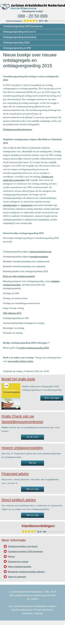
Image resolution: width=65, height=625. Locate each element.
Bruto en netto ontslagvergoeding (19, 276)
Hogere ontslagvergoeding (22, 448)
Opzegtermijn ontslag (18, 561)
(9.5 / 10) (27, 21)
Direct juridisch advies (19, 500)
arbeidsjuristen (10, 205)
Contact (51, 606)
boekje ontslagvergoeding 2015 (34, 348)
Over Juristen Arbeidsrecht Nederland (27, 606)
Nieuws (11, 556)
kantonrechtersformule (40, 251)
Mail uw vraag (32, 489)
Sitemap (39, 613)
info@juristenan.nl (23, 595)
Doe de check (32, 437)
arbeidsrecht (27, 205)
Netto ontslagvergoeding (19, 566)
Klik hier (32, 463)
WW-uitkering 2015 (12, 313)
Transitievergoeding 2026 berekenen (22, 26)
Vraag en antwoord (17, 576)
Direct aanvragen (51, 398)
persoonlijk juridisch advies (20, 361)
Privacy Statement (43, 609)
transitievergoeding (39, 256)
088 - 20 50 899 (32, 16)
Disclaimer (27, 613)
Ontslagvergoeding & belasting (19, 37)
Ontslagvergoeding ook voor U (19, 31)
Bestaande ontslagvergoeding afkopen (26, 571)
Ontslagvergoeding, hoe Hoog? (23, 546)
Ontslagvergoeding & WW (17, 48)
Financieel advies (15, 474)
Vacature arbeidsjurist (21, 609)
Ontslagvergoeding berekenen (17, 129)
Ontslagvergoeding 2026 (16, 42)
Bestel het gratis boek (18, 379)
